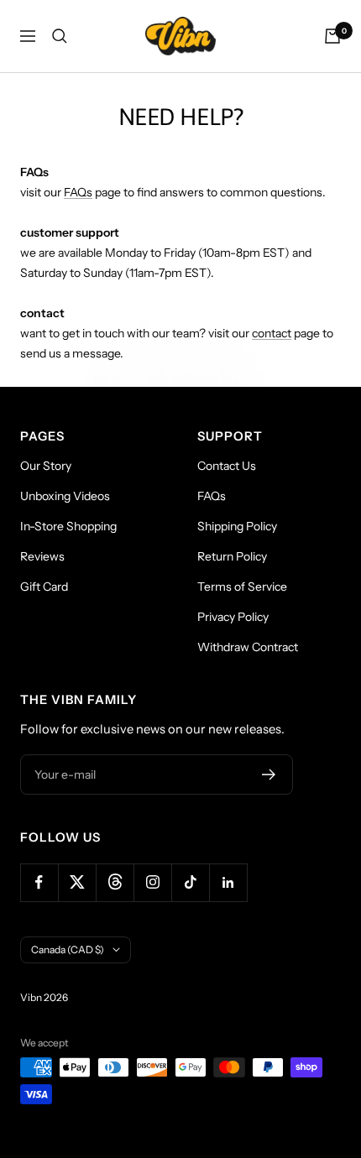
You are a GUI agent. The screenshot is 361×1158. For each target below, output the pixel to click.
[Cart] (332, 36)
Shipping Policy (237, 526)
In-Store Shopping (68, 526)
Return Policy (232, 556)
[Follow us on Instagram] (152, 882)
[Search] (59, 36)
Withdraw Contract (247, 647)
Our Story (45, 465)
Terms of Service (242, 586)
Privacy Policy (233, 616)
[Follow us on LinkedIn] (228, 882)
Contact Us (226, 465)
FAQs (78, 192)
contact (271, 333)
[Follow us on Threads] (114, 882)
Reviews (42, 556)
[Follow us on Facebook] (39, 882)
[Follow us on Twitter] (77, 882)
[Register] (269, 774)
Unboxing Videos (65, 495)
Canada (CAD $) (67, 949)
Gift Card (44, 586)
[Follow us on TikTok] (190, 882)
